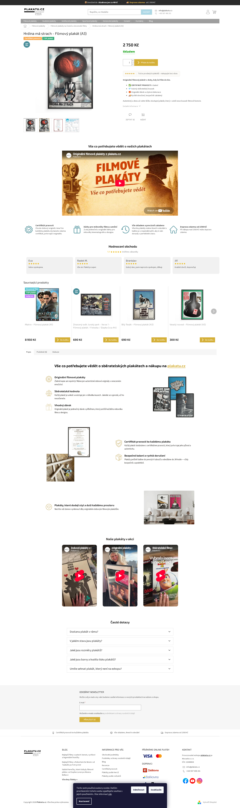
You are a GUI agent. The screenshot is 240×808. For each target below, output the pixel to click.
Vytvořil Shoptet (210, 802)
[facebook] (185, 781)
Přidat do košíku (148, 62)
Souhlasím (156, 789)
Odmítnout (138, 789)
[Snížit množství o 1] (132, 64)
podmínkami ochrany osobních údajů (119, 713)
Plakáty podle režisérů (111, 776)
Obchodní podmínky (110, 754)
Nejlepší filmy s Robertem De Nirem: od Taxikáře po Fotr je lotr (78, 763)
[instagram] (199, 781)
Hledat (146, 12)
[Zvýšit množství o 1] (132, 61)
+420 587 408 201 (193, 771)
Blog (104, 761)
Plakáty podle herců (110, 772)
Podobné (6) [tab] (42, 352)
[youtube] (192, 781)
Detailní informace (130, 106)
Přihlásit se (90, 719)
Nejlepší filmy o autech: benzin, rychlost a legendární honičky (78, 756)
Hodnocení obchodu (123, 246)
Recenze (105, 765)
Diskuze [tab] (56, 352)
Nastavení (84, 801)
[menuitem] (30, 21)
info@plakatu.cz (193, 767)
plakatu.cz (176, 366)
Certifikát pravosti (109, 769)
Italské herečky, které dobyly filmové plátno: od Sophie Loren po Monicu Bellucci (77, 772)
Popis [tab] (28, 352)
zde (110, 794)
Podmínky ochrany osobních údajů (116, 758)
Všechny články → (69, 779)
